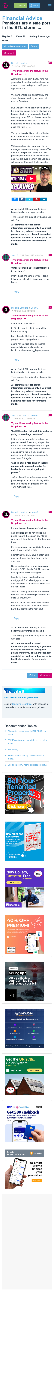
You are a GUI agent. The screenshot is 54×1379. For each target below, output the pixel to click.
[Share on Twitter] (29, 199)
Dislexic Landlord (19, 63)
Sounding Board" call (22, 703)
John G (15, 255)
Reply (16, 291)
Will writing (13, 749)
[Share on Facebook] (22, 199)
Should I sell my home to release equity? (27, 764)
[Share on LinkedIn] (43, 199)
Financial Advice (22, 17)
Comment (9, 52)
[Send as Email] (15, 199)
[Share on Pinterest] (36, 199)
